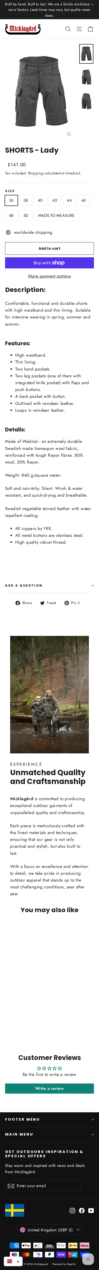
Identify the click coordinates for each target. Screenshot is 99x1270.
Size (10, 191)
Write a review (49, 1088)
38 (25, 200)
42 (54, 200)
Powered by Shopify (64, 1264)
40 (40, 200)
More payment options (49, 276)
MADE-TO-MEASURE (56, 215)
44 (69, 200)
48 (11, 215)
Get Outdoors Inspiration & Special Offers (44, 1154)
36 (11, 200)
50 (25, 215)
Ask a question (24, 585)
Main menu (19, 1134)
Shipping (35, 173)
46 (83, 200)
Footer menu (22, 1119)
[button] (13, 1261)
